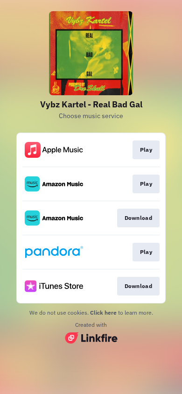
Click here (103, 312)
